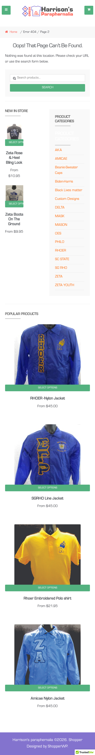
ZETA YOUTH (64, 285)
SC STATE (62, 259)
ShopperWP (57, 747)
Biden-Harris (64, 182)
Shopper (75, 740)
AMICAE (61, 159)
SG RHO (61, 268)
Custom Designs (67, 199)
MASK (60, 216)
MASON (61, 225)
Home (13, 32)
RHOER (60, 251)
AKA (58, 150)
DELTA (60, 208)
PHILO (59, 242)
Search (47, 87)
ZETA (59, 277)
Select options (16, 142)
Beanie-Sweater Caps (66, 170)
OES (58, 234)
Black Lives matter (68, 190)
